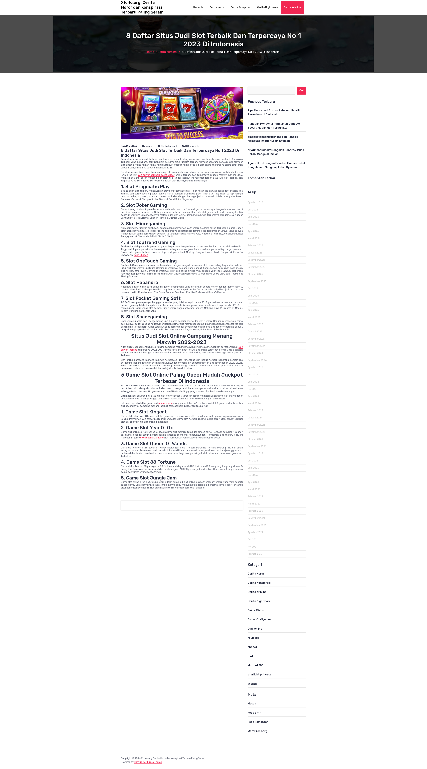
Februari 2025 (255, 324)
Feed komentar (258, 721)
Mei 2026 (253, 224)
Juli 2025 (253, 288)
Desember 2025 (256, 260)
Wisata (252, 683)
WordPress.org (257, 731)
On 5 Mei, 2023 (129, 146)
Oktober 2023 (255, 439)
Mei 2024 (253, 389)
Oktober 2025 (255, 274)
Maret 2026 (254, 238)
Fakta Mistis (256, 610)
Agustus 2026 (255, 202)
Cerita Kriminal (292, 7)
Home (150, 52)
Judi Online (255, 628)
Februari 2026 (255, 245)
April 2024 (253, 396)
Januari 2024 (255, 417)
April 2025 (253, 310)
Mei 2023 (253, 475)
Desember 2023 (256, 424)
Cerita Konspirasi (241, 7)
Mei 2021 (252, 546)
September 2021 (257, 525)
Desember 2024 (256, 338)
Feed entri (254, 712)
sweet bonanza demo (152, 437)
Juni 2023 (253, 467)
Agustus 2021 (255, 532)
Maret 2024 (254, 403)
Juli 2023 (253, 460)
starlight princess (259, 674)
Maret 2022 (254, 503)
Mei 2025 (253, 303)
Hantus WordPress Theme (148, 762)
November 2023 (256, 432)
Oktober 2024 (255, 353)
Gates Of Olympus (259, 619)
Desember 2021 (256, 518)
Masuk (252, 703)
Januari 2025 (255, 331)
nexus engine (165, 403)
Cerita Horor (217, 7)
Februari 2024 (255, 410)
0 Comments (192, 146)
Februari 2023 (255, 496)
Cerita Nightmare (267, 7)
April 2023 (253, 482)
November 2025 (256, 267)
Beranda (198, 7)
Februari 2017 (255, 554)
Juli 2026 (253, 209)
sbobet (252, 647)
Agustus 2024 (255, 367)
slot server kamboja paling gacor (156, 175)
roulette (253, 637)
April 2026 (253, 231)
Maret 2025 (254, 317)
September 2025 (257, 281)
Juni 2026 (253, 216)
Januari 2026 (255, 252)
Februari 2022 (255, 510)
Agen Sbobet (141, 255)
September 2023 (257, 446)
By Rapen (147, 146)
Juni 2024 (253, 381)
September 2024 (257, 360)
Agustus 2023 (255, 453)
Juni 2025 (253, 295)
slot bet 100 (255, 665)
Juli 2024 (253, 374)
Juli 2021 (253, 539)
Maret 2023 (254, 489)
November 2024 (256, 346)
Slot (250, 656)
